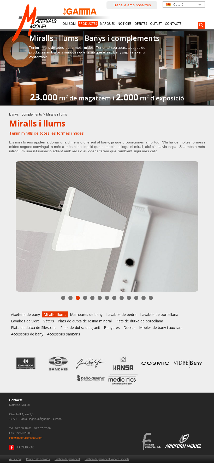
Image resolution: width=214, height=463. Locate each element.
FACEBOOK (25, 447)
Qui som (69, 23)
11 (136, 298)
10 (129, 298)
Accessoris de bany (27, 334)
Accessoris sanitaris (63, 334)
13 (151, 298)
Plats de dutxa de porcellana (139, 320)
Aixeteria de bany (25, 314)
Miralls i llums (55, 314)
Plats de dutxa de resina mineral (85, 320)
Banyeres (112, 327)
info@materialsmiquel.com (25, 437)
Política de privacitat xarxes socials (107, 459)
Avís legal (15, 459)
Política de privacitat (67, 459)
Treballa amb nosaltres (132, 5)
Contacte (173, 23)
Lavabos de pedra (121, 314)
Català (178, 4)
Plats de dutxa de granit (80, 327)
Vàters (48, 320)
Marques (107, 23)
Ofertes (140, 23)
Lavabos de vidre (25, 320)
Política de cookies (38, 459)
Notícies (124, 23)
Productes (88, 23)
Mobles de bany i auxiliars (160, 327)
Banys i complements (25, 114)
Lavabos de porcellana (159, 314)
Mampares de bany (86, 314)
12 (143, 298)
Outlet (156, 23)
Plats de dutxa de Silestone (34, 327)
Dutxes (129, 327)
